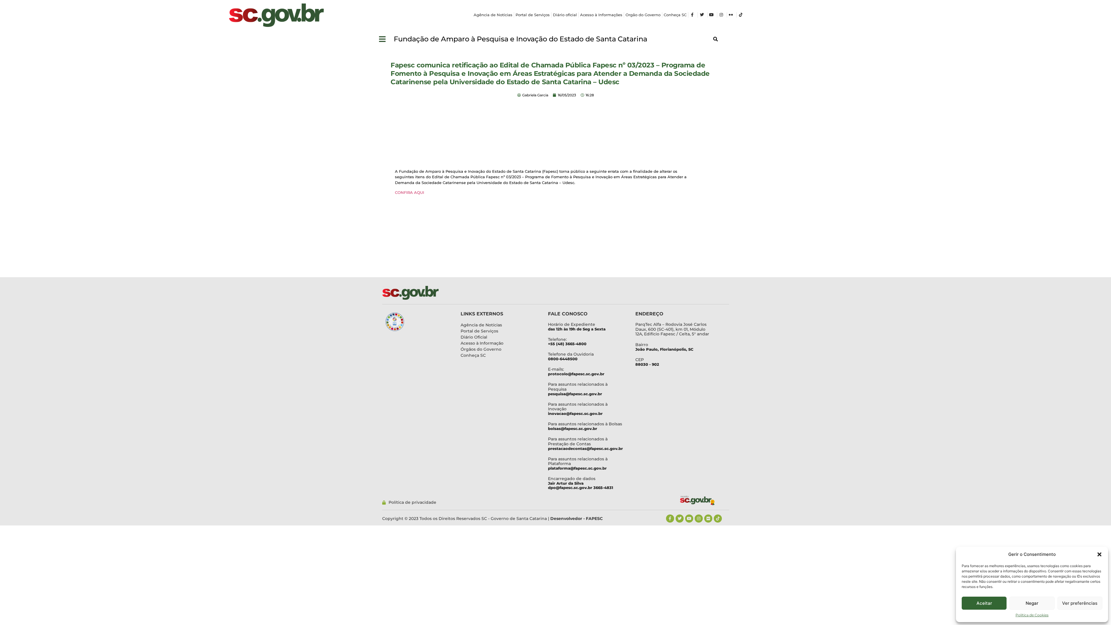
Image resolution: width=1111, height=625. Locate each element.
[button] (1099, 554)
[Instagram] (699, 518)
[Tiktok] (718, 518)
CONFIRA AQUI (409, 192)
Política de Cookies (1032, 615)
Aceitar (984, 603)
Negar (1032, 603)
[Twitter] (680, 518)
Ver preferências (1079, 603)
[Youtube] (689, 518)
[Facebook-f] (670, 518)
